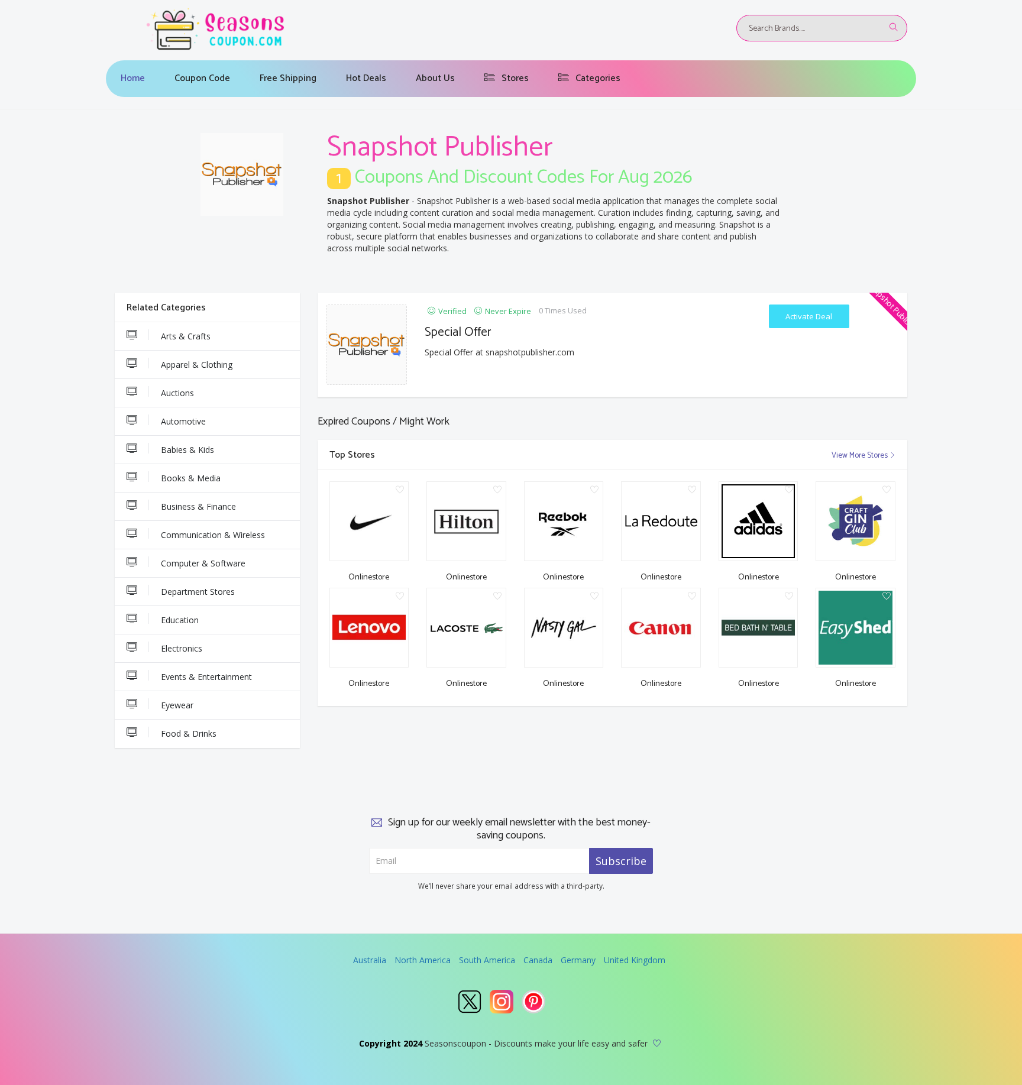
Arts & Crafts (186, 336)
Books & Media (191, 478)
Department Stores (198, 591)
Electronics (181, 648)
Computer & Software (203, 563)
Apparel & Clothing (196, 364)
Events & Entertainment (206, 676)
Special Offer (458, 332)
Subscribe (621, 861)
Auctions (177, 393)
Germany (578, 960)
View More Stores (861, 455)
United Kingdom (634, 960)
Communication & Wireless (213, 534)
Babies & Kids (187, 449)
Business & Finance (198, 506)
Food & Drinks (188, 733)
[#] (469, 1001)
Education (180, 620)
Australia (369, 960)
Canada (537, 960)
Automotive (183, 421)
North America (422, 960)
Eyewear (177, 705)
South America (487, 960)
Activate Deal (808, 316)
